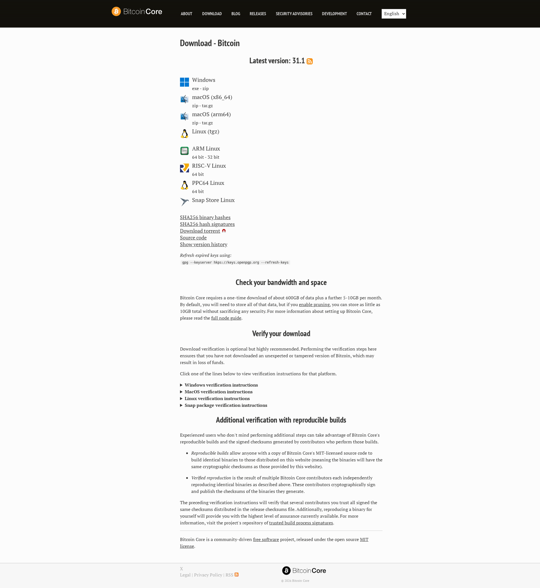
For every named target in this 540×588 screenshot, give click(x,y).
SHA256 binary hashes (205, 220)
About (186, 13)
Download (212, 13)
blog (235, 13)
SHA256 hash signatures (207, 226)
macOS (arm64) (211, 114)
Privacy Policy (208, 577)
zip (205, 88)
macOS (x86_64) (212, 97)
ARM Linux (206, 148)
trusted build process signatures (301, 525)
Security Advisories (294, 13)
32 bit (213, 157)
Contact (364, 13)
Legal (185, 577)
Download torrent (200, 233)
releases (258, 13)
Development (334, 13)
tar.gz (207, 105)
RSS (230, 577)
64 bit (198, 157)
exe (195, 88)
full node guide (226, 321)
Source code (193, 240)
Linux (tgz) (205, 131)
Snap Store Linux (213, 200)
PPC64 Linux (208, 182)
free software (266, 542)
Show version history (203, 247)
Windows (203, 80)
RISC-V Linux (209, 165)
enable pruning (314, 307)
